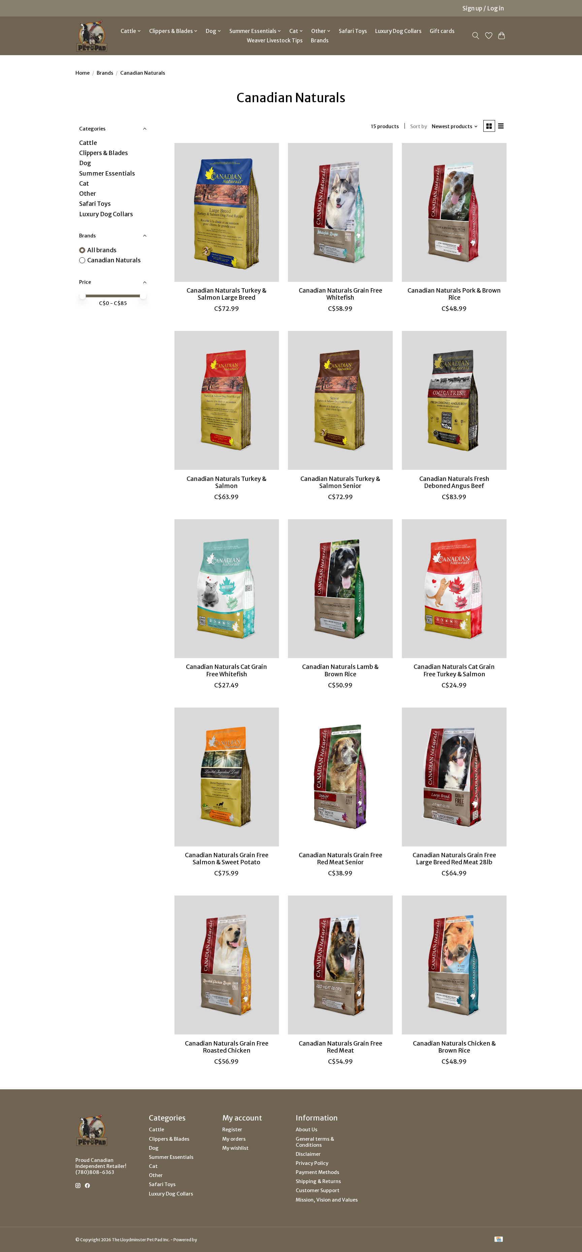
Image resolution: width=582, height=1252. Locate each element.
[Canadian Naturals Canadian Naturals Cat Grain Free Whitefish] (226, 588)
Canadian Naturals (114, 260)
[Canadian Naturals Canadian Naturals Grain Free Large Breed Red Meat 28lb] (454, 777)
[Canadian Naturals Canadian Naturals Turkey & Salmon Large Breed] (226, 212)
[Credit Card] (498, 1240)
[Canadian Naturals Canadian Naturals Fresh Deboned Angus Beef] (454, 400)
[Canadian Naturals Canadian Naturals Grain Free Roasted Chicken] (226, 965)
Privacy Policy (312, 1163)
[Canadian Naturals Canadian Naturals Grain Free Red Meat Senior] (340, 777)
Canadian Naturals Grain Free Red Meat (340, 1047)
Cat (84, 183)
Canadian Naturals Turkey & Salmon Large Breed (226, 294)
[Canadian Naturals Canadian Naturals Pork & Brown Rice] (454, 212)
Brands (320, 40)
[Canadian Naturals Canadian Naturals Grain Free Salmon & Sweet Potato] (226, 777)
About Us (306, 1130)
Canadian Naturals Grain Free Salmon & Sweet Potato (226, 858)
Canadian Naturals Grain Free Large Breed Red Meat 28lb (454, 858)
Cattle (88, 143)
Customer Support (318, 1190)
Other (87, 193)
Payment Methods (317, 1172)
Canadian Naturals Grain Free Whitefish (340, 294)
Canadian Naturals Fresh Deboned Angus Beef (454, 482)
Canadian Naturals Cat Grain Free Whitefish (226, 670)
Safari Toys (353, 31)
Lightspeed (209, 1239)
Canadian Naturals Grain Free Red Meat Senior (340, 858)
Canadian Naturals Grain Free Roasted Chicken (226, 1047)
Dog (85, 163)
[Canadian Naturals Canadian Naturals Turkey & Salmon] (226, 400)
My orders (234, 1139)
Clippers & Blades (103, 153)
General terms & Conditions (315, 1142)
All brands (102, 250)
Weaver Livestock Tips (275, 40)
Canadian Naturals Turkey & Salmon (226, 482)
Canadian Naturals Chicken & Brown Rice (454, 1047)
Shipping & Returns (318, 1181)
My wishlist (235, 1148)
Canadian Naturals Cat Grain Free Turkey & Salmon (454, 670)
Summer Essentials (107, 173)
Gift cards (442, 31)
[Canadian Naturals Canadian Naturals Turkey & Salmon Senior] (340, 400)
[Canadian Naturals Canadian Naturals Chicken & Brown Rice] (454, 965)
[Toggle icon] (476, 36)
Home (82, 73)
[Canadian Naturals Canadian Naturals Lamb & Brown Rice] (340, 588)
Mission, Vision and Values (327, 1200)
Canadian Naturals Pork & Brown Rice (454, 294)
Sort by (418, 126)
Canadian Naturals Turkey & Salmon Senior (340, 482)
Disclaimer (308, 1154)
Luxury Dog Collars (398, 31)
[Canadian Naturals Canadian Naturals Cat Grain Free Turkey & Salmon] (454, 588)
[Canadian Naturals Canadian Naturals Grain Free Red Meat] (340, 965)
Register (232, 1130)
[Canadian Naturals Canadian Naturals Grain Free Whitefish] (340, 212)
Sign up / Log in (483, 8)
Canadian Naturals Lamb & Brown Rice (340, 670)
